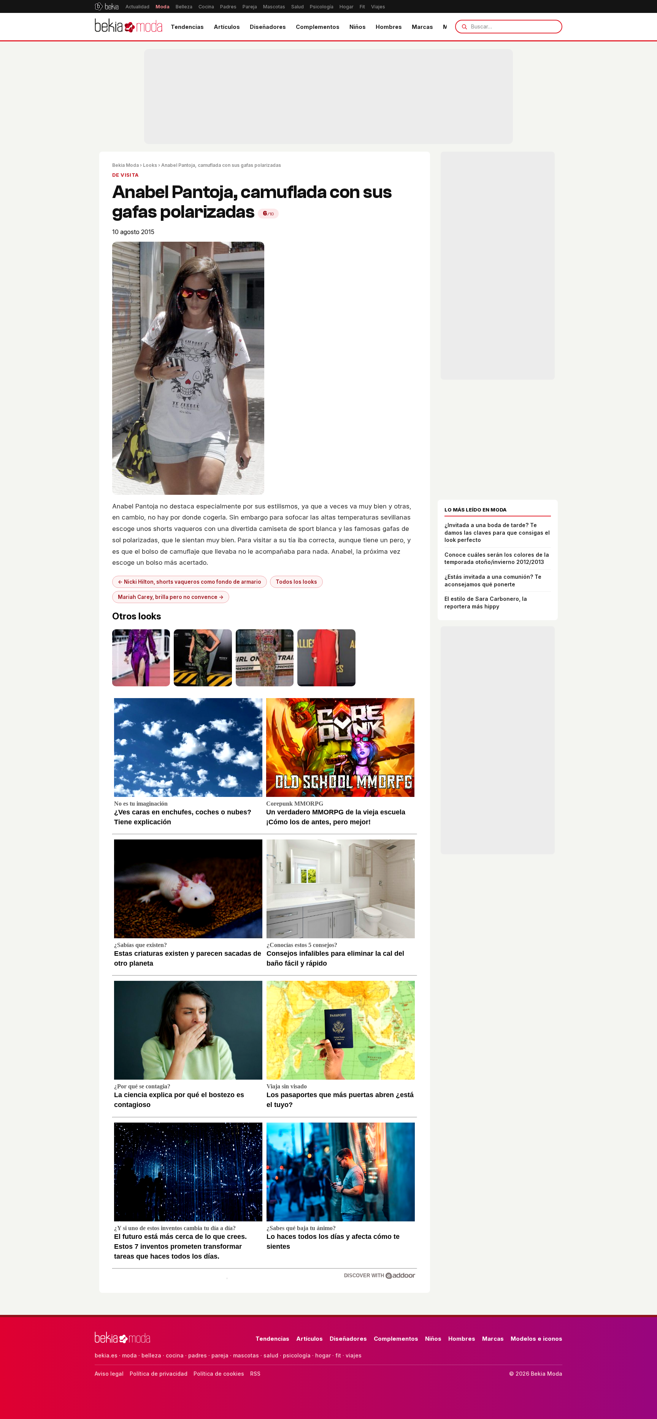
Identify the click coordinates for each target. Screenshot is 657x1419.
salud (270, 1355)
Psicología (321, 7)
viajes (354, 1355)
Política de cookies (219, 1373)
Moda (163, 7)
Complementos (318, 27)
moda (129, 1355)
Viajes (378, 7)
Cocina (206, 7)
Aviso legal (109, 1373)
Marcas (422, 27)
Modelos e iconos (536, 1338)
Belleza (184, 7)
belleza (151, 1355)
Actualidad (137, 7)
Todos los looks (296, 582)
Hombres (389, 27)
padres (197, 1355)
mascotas (246, 1355)
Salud (297, 7)
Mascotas (274, 7)
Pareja (250, 7)
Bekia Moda (125, 165)
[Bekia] (107, 6)
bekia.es (106, 1355)
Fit (362, 7)
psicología (297, 1355)
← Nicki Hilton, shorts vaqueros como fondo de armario (189, 582)
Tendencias (187, 27)
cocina (175, 1355)
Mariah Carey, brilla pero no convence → (171, 597)
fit (338, 1355)
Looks (150, 165)
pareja (220, 1355)
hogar (323, 1355)
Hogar (347, 7)
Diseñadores (268, 27)
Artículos (227, 27)
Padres (228, 7)
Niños (357, 27)
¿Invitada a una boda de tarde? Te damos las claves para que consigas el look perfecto (497, 532)
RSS (255, 1373)
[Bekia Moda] (128, 26)
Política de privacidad (158, 1373)
